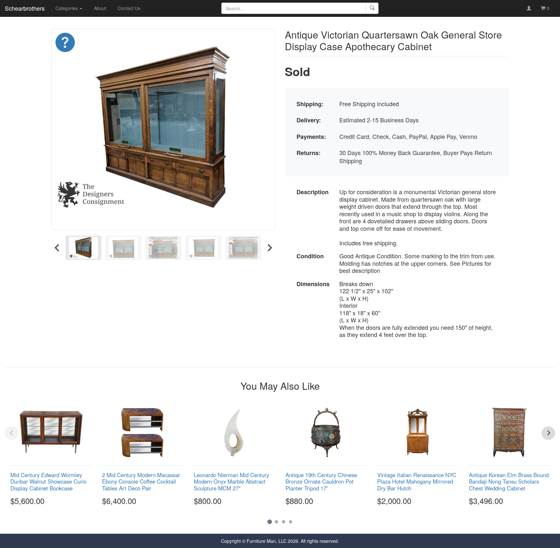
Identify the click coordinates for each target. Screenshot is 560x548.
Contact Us (129, 8)
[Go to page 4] (290, 521)
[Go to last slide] (57, 248)
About (100, 8)
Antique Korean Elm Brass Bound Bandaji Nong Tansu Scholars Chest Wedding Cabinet (509, 481)
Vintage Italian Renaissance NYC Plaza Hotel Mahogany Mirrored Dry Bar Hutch (416, 481)
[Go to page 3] (283, 521)
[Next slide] (269, 248)
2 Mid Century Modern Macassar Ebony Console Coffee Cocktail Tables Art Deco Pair (141, 481)
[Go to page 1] (269, 522)
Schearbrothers (25, 8)
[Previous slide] (11, 433)
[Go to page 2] (276, 521)
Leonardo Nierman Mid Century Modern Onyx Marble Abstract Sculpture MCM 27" (231, 481)
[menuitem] (83, 248)
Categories (67, 8)
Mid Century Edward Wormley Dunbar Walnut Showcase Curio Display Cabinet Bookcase (48, 481)
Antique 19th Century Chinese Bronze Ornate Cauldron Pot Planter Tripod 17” (321, 481)
